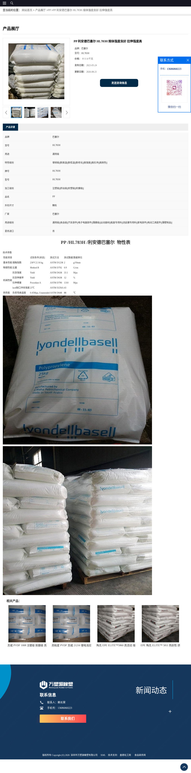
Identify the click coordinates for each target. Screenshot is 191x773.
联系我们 (68, 719)
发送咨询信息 (119, 83)
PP (49, 10)
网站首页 (27, 10)
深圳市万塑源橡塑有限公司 (84, 755)
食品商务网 (140, 755)
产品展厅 (40, 10)
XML (103, 755)
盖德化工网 (125, 755)
